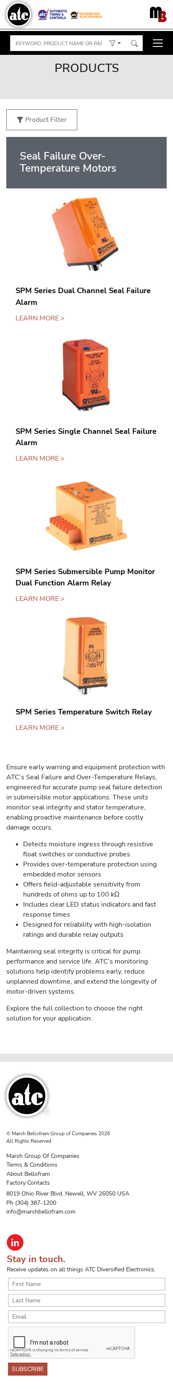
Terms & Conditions (32, 1164)
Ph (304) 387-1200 (31, 1202)
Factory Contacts (28, 1182)
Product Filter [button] (45, 119)
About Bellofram (28, 1174)
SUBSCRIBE (28, 1369)
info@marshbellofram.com (41, 1211)
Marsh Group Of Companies (42, 1156)
